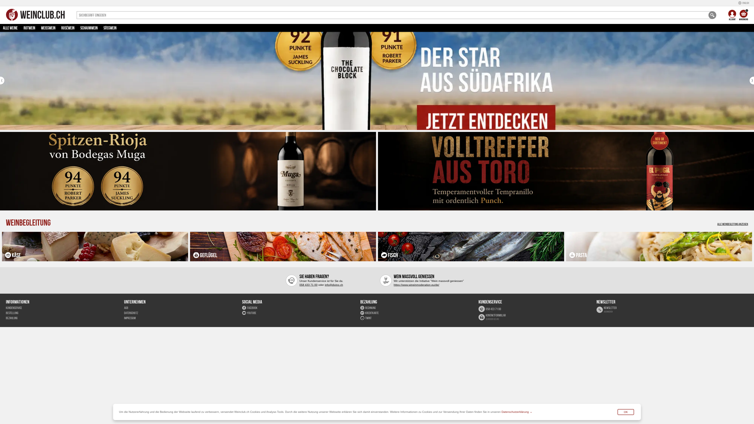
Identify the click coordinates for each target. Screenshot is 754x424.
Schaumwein (89, 28)
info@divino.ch (334, 284)
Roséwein (67, 28)
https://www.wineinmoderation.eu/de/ (416, 284)
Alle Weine (10, 28)
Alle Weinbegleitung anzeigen (732, 224)
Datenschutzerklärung (515, 411)
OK (626, 412)
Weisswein (48, 28)
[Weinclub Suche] (712, 15)
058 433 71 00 (308, 284)
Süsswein (109, 28)
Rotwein (29, 28)
